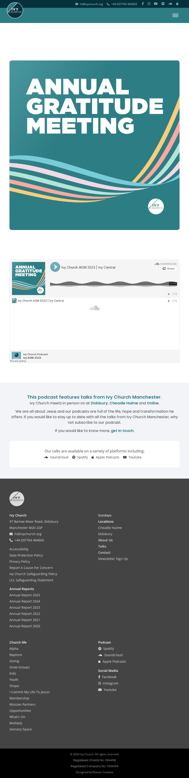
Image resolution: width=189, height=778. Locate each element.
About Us (105, 540)
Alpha (13, 648)
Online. (153, 403)
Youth (13, 679)
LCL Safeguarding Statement (31, 580)
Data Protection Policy (26, 555)
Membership (19, 698)
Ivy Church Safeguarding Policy (33, 574)
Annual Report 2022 (24, 613)
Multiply (15, 723)
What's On (17, 717)
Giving (14, 661)
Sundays (105, 515)
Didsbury (99, 403)
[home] (15, 10)
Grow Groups (19, 667)
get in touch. (122, 430)
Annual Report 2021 (24, 620)
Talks (102, 546)
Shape (14, 686)
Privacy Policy (19, 561)
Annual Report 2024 (24, 601)
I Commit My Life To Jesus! (29, 692)
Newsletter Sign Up (113, 559)
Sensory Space (20, 729)
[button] (175, 15)
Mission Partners (22, 704)
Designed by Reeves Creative (94, 772)
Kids (12, 673)
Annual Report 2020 (24, 626)
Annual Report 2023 (24, 607)
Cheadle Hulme (123, 403)
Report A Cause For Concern (31, 567)
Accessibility (18, 549)
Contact (104, 552)
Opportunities (20, 710)
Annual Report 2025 (24, 595)
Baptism (15, 655)
